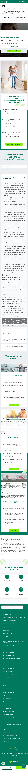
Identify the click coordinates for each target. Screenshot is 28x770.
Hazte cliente (6, 768)
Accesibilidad (6, 721)
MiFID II (4, 682)
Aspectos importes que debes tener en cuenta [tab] (13, 340)
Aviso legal (18, 753)
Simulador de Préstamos (8, 655)
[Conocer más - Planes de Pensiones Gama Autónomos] (14, 477)
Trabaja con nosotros (7, 633)
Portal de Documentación (8, 678)
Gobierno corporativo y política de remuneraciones (14, 617)
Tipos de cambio (12, 753)
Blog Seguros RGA (7, 732)
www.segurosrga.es (16, 425)
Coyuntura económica (8, 708)
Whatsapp (3, 763)
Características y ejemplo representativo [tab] (10, 177)
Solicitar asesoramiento (13, 50)
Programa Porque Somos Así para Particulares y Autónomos (14, 642)
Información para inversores (9, 620)
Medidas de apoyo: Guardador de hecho (12, 724)
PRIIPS (4, 685)
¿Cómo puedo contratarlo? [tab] (8, 170)
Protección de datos (14, 755)
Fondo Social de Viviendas (9, 717)
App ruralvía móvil (7, 665)
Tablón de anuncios (4, 753)
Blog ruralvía (6, 729)
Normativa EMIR (6, 689)
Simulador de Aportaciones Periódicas (11, 658)
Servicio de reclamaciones (9, 623)
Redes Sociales (6, 741)
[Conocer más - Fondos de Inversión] (14, 368)
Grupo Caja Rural (7, 614)
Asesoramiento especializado (9, 645)
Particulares (21, 1)
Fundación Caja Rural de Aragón (10, 735)
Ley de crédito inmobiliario (9, 692)
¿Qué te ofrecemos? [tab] (6, 167)
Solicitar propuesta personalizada (13, 144)
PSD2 (4, 695)
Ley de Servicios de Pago (8, 711)
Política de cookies (24, 753)
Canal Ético (5, 636)
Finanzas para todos (7, 649)
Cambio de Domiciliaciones (9, 668)
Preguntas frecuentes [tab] (7, 172)
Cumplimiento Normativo (8, 714)
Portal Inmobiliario (7, 661)
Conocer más (13, 404)
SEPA (4, 701)
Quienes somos (6, 611)
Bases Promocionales (7, 671)
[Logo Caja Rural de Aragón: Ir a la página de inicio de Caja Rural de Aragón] (4, 1)
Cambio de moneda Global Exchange (11, 674)
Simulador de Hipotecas (8, 652)
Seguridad (5, 627)
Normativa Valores (7, 698)
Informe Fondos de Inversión (9, 705)
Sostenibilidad (6, 630)
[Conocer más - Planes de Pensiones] (14, 413)
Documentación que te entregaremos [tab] (9, 332)
